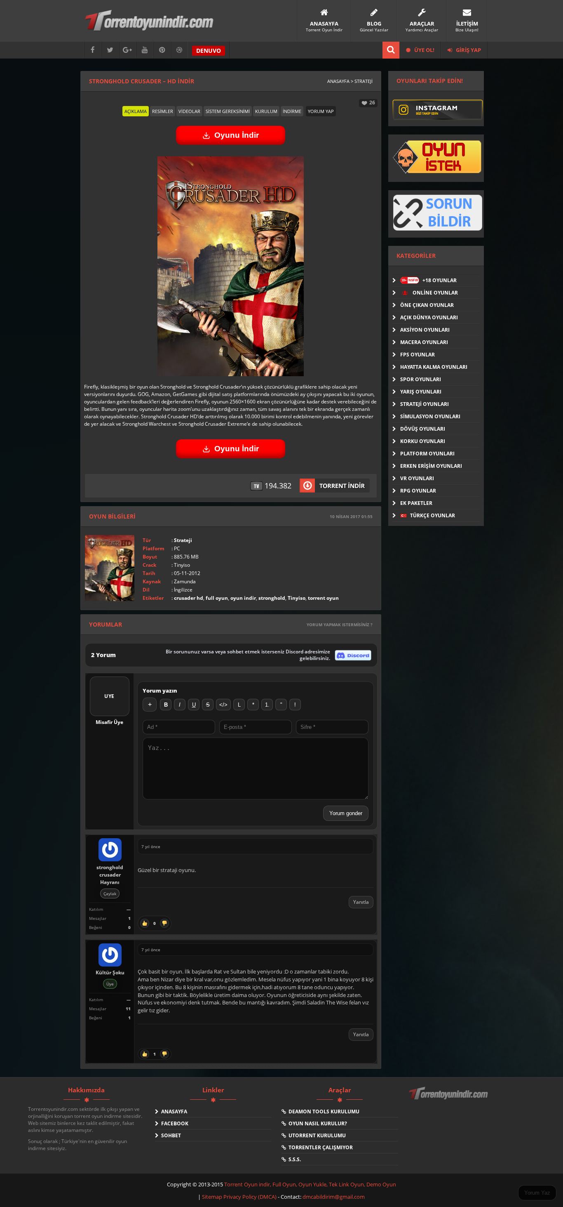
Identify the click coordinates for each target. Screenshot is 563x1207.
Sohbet (170, 1135)
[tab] (135, 111)
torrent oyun (323, 597)
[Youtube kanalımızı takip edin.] (144, 50)
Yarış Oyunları (420, 391)
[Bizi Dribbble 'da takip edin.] (179, 50)
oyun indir (243, 597)
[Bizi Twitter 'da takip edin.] (110, 50)
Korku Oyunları (422, 441)
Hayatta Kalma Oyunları (433, 366)
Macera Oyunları (424, 342)
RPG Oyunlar (418, 490)
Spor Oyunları (420, 379)
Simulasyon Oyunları (430, 416)
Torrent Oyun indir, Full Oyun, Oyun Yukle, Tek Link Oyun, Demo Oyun (310, 1184)
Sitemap (212, 1196)
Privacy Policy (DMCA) (250, 1196)
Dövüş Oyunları (422, 428)
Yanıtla (361, 901)
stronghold (271, 597)
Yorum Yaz (537, 1193)
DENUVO (208, 50)
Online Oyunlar (434, 292)
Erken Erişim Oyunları (431, 465)
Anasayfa (173, 1111)
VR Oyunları (417, 478)
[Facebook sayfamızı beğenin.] (92, 50)
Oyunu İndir (236, 135)
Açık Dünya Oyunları (429, 317)
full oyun (217, 597)
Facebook (173, 1123)
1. (267, 705)
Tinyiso (296, 597)
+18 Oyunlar (429, 280)
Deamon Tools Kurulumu (322, 1111)
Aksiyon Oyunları (425, 329)
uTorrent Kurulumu (316, 1135)
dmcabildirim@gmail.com (334, 1196)
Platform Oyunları (427, 453)
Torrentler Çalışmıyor (319, 1147)
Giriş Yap (468, 50)
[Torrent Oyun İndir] (449, 1099)
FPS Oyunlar (417, 354)
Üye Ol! (423, 50)
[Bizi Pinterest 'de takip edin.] (162, 50)
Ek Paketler (416, 503)
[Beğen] (144, 923)
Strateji (183, 540)
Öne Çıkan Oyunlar (427, 305)
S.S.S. (293, 1159)
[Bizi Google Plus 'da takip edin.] (127, 50)
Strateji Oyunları (424, 404)
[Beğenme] (164, 923)
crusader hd (188, 597)
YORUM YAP (321, 111)
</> (223, 705)
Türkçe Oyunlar (432, 515)
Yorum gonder (345, 813)
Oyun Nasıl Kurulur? (316, 1123)
